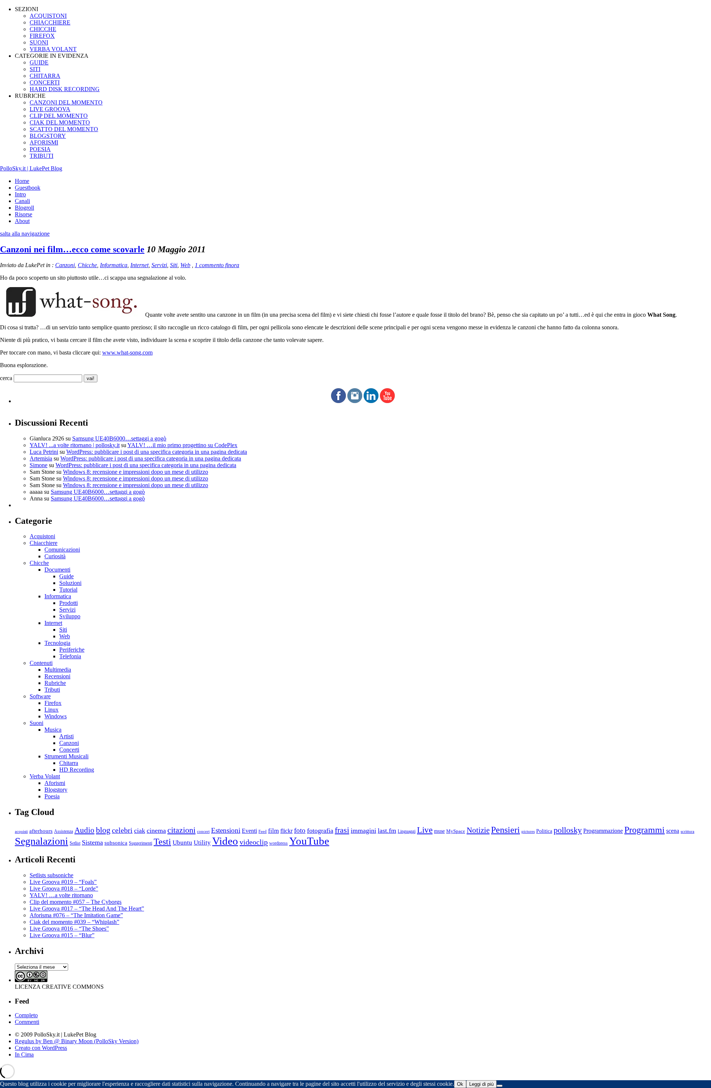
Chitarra (68, 763)
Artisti (66, 736)
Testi (162, 841)
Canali (22, 201)
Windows (55, 716)
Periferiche (71, 649)
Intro (20, 194)
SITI (35, 69)
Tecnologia (57, 643)
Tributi (52, 689)
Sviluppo (69, 616)
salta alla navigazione (25, 233)
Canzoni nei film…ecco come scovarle (72, 249)
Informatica (113, 265)
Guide (66, 576)
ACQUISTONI (48, 16)
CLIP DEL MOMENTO (59, 116)
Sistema (92, 842)
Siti (173, 265)
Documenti (57, 569)
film (273, 830)
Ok (460, 1084)
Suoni (36, 723)
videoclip (254, 842)
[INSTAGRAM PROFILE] (354, 401)
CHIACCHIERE (50, 22)
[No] (500, 1086)
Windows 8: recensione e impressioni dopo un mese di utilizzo (135, 472)
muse (439, 831)
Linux (51, 709)
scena (672, 831)
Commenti (27, 1022)
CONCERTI (45, 82)
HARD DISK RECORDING (65, 89)
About (22, 221)
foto (300, 830)
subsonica (115, 843)
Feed (262, 831)
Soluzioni (70, 583)
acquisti (21, 831)
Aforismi (54, 783)
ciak (139, 830)
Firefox (52, 703)
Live (425, 830)
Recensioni (57, 676)
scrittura (687, 831)
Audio (84, 830)
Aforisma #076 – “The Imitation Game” (76, 915)
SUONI (39, 42)
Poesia (52, 796)
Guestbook (27, 187)
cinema (156, 830)
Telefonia (70, 656)
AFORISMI (44, 142)
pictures (528, 831)
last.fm (387, 830)
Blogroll (24, 207)
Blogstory (55, 789)
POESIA (40, 149)
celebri (122, 830)
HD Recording (76, 769)
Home (22, 181)
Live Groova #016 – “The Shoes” (69, 928)
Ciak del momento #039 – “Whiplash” (74, 922)
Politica (544, 831)
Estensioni (225, 830)
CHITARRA (45, 76)
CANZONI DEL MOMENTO (66, 102)
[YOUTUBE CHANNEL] (387, 401)
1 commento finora (217, 265)
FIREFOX (42, 36)
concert (203, 831)
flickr (286, 831)
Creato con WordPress (41, 1048)
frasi (342, 830)
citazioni (181, 830)
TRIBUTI (41, 156)
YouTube (309, 841)
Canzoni (65, 265)
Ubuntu (182, 842)
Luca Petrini (44, 452)
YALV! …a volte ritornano (61, 895)
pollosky (568, 830)
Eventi (249, 831)
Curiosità (55, 556)
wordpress (278, 843)
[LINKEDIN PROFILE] (371, 401)
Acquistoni (42, 536)
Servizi (159, 265)
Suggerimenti (140, 843)
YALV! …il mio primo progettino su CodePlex (182, 445)
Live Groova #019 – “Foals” (63, 882)
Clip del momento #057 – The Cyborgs (75, 902)
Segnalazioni (41, 841)
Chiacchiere (43, 543)
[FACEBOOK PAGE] (338, 401)
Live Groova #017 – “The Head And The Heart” (87, 908)
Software (40, 696)
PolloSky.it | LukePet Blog (31, 168)
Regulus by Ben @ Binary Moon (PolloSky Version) (76, 1041)
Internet (139, 265)
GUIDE (39, 62)
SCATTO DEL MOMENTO (64, 129)
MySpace (455, 831)
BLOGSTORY (48, 136)
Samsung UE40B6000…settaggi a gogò (119, 438)
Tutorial (68, 589)
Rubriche (55, 683)
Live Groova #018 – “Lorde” (64, 888)
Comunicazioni (62, 549)
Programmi (644, 830)
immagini (363, 830)
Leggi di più (481, 1084)
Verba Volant (45, 776)
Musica (52, 729)
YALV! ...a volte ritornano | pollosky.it (75, 445)
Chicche (87, 265)
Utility (202, 842)
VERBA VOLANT (53, 49)
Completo (26, 1015)
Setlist (75, 843)
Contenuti (41, 663)
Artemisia (41, 458)
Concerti (69, 749)
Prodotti (68, 603)
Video (225, 841)
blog (103, 830)
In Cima (24, 1054)
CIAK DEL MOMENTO (60, 122)
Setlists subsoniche (51, 875)
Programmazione (603, 831)
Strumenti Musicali (66, 756)
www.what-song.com (127, 352)
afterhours (41, 831)
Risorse (23, 214)
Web (185, 265)
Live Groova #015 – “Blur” (62, 935)
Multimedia (57, 669)
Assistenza (63, 831)
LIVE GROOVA (50, 109)
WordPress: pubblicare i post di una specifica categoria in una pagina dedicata (156, 452)
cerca (6, 378)
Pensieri (505, 830)
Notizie (478, 830)
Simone (38, 465)
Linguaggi (406, 831)
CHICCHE (43, 29)
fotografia (320, 830)
